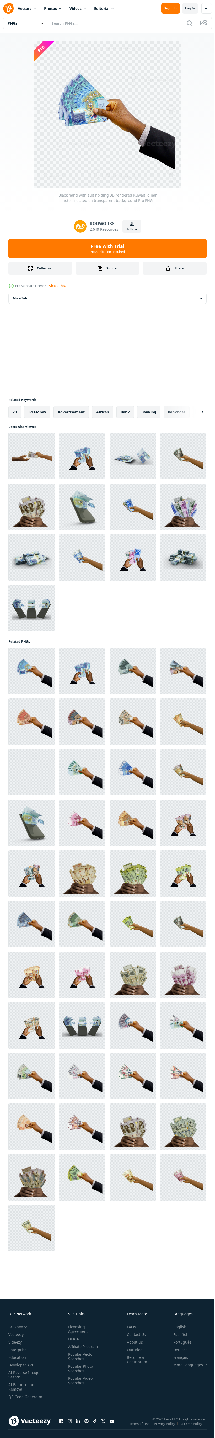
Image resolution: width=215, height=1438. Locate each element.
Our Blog (133, 1349)
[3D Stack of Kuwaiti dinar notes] (31, 557)
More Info (20, 298)
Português (178, 1342)
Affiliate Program (82, 1346)
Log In (190, 8)
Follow (132, 229)
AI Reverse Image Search (23, 1374)
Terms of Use (140, 1427)
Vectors (24, 8)
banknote (176, 412)
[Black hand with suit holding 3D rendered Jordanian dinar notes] (133, 671)
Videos (75, 8)
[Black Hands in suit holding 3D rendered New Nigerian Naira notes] (133, 557)
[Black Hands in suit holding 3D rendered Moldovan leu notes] (31, 1025)
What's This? (57, 286)
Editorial (101, 8)
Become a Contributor (135, 1359)
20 (15, 412)
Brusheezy (17, 1326)
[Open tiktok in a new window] (95, 1426)
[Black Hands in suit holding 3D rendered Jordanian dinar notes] (183, 823)
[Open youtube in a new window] (112, 1426)
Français (176, 1357)
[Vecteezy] (8, 8)
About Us (133, 1342)
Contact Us (134, 1334)
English (175, 1326)
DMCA (72, 1338)
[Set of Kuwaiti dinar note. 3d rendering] (133, 456)
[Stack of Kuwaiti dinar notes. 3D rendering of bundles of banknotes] (183, 557)
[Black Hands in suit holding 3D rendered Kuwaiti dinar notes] (82, 456)
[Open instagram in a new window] (70, 1426)
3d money (37, 412)
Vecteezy (16, 1334)
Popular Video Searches (79, 1380)
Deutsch (176, 1349)
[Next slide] (194, 412)
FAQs (129, 1326)
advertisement (71, 412)
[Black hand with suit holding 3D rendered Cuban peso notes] (133, 1076)
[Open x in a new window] (103, 1426)
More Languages (184, 1365)
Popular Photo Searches (79, 1368)
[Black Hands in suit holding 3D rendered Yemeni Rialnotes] (183, 873)
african (102, 412)
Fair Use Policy (191, 1427)
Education (17, 1357)
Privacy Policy (165, 1427)
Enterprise (17, 1349)
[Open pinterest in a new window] (86, 1426)
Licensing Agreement (77, 1329)
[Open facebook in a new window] (61, 1426)
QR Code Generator (17, 1399)
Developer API (20, 1364)
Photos (50, 8)
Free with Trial (107, 248)
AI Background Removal (21, 1387)
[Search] (189, 23)
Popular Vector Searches (80, 1356)
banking (148, 412)
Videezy (15, 1342)
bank (125, 412)
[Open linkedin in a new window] (78, 1426)
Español (176, 1334)
